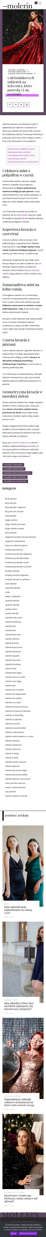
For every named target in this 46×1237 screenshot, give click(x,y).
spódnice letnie (11, 609)
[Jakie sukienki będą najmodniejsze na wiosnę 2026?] (23, 866)
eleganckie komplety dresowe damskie (20, 537)
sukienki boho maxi (12, 634)
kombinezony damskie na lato (17, 562)
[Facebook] (9, 104)
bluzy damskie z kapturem (15, 507)
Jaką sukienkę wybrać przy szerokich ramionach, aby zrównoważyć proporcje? (19, 1006)
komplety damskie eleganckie (16, 575)
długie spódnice (11, 520)
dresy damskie (11, 533)
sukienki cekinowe (16, 70)
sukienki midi (10, 685)
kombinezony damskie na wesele (18, 567)
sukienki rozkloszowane (14, 732)
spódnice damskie (12, 605)
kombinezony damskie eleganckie (18, 554)
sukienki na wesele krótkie (15, 728)
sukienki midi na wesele (14, 690)
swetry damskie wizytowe (15, 783)
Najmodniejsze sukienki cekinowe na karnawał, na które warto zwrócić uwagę (19, 1102)
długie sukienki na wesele (15, 524)
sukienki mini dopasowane (20, 73)
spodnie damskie (12, 613)
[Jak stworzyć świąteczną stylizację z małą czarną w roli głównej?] (23, 1154)
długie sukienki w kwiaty (14, 528)
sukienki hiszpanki (12, 656)
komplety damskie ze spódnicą (17, 579)
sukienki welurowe (12, 766)
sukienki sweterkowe (13, 745)
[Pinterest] (21, 104)
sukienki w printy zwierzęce (15, 762)
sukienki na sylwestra (15, 481)
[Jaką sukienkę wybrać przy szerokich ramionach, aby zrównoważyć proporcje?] (23, 962)
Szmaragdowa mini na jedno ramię (20, 155)
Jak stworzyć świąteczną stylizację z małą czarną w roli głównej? (21, 1198)
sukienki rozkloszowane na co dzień (19, 736)
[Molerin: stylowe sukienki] (17, 5)
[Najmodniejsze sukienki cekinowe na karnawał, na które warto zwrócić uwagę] (23, 1058)
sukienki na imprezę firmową (16, 707)
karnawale (23, 215)
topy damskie (10, 791)
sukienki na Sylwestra (20, 442)
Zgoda (13, 1233)
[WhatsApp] (26, 104)
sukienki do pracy (12, 643)
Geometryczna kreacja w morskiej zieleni (23, 162)
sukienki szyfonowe (13, 749)
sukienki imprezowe (17, 71)
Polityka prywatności (28, 1233)
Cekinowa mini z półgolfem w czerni (21, 149)
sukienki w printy (11, 757)
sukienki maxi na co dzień (15, 677)
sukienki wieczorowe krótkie (16, 774)
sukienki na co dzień (13, 702)
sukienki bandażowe (13, 622)
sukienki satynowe (12, 741)
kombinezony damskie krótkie (17, 558)
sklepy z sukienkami (13, 596)
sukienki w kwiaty (12, 753)
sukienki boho (10, 630)
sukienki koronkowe (13, 664)
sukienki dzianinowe (13, 651)
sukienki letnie (10, 668)
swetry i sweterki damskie (15, 787)
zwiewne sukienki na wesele (16, 796)
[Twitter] (15, 104)
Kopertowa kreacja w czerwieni (19, 152)
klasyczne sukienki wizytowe (16, 545)
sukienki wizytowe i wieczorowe (17, 779)
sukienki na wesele (12, 724)
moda (7, 592)
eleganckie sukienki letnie (15, 541)
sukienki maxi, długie (13, 681)
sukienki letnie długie (13, 673)
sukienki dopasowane (13, 647)
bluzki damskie (11, 499)
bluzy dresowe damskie (14, 511)
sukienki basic (10, 626)
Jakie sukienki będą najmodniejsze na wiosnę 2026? (18, 909)
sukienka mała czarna (13, 617)
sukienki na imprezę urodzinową (18, 711)
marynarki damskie (12, 588)
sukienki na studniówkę (14, 715)
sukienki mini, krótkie (15, 477)
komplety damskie (12, 571)
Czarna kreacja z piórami (16, 159)
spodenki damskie (12, 600)
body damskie (10, 516)
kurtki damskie (11, 583)
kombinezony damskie (14, 550)
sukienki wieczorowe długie (16, 770)
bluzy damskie (10, 503)
